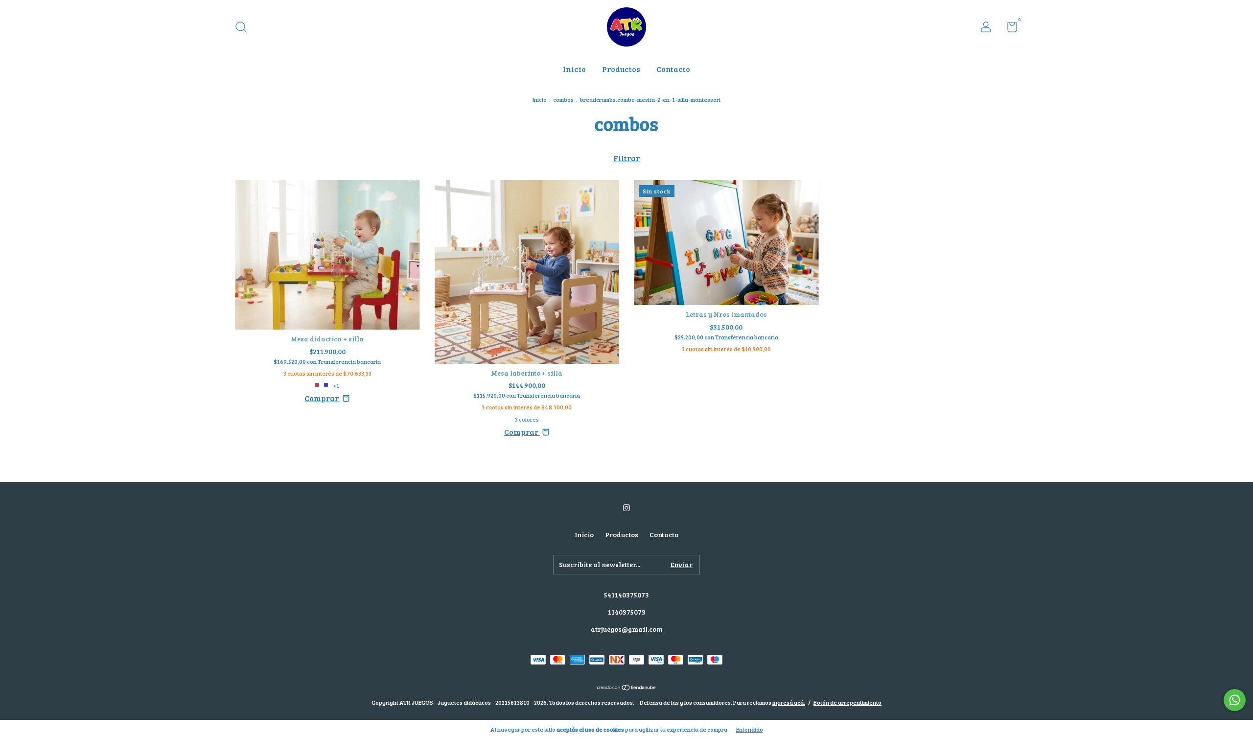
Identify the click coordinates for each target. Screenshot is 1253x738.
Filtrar (626, 158)
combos (563, 99)
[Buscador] (244, 28)
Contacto (673, 69)
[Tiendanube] (626, 687)
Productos (621, 69)
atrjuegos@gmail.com (627, 629)
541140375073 (626, 594)
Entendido (749, 729)
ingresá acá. (788, 702)
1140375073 (627, 612)
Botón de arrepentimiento (847, 702)
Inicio (574, 69)
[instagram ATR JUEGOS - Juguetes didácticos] (626, 507)
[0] (1008, 28)
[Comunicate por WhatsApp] (1235, 700)
